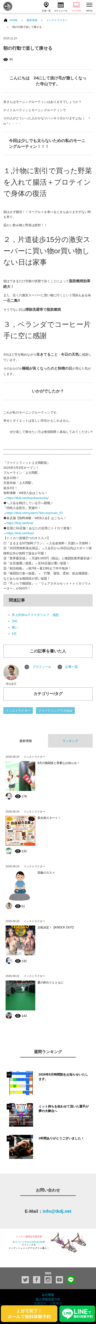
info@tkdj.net (57, 1211)
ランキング (70, 741)
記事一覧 (71, 667)
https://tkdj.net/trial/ (19, 523)
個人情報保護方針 (48, 1299)
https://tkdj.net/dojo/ (20, 533)
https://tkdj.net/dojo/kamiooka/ (27, 498)
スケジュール (60, 10)
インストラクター (57, 20)
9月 (14, 633)
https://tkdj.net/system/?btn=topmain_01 (34, 513)
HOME (14, 20)
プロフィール (41, 667)
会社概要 (48, 1295)
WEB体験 (76, 10)
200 (14, 621)
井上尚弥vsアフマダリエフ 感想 (35, 615)
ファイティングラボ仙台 (55, 710)
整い (15, 627)
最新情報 (32, 20)
